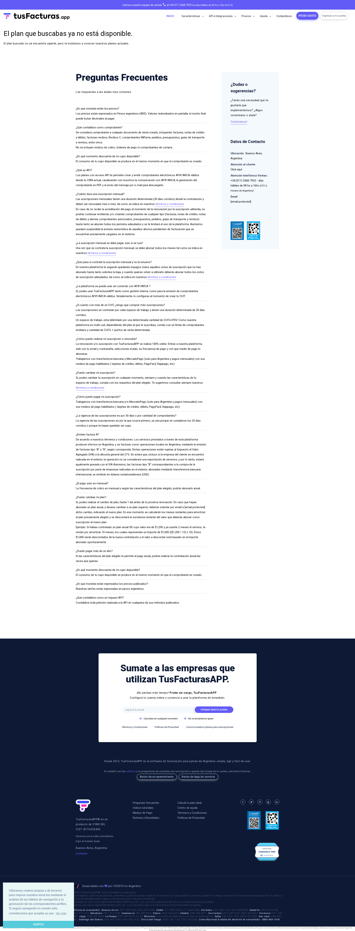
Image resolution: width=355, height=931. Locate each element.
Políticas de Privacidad (167, 727)
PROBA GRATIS (307, 15)
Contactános (284, 16)
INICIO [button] (170, 16)
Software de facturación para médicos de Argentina (332, 928)
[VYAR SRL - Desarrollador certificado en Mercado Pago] (267, 852)
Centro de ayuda (187, 807)
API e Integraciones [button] (221, 16)
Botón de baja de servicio (198, 776)
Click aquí (236, 169)
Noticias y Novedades (146, 817)
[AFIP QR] (253, 230)
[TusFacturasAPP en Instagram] (260, 801)
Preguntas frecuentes (146, 802)
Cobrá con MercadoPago (182, 928)
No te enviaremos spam (201, 718)
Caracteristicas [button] (191, 16)
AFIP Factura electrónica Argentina (108, 928)
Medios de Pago (142, 812)
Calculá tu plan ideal (190, 802)
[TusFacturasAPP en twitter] (251, 801)
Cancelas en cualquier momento (161, 718)
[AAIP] (238, 230)
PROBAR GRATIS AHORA (214, 709)
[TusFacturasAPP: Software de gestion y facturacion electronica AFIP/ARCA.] (36, 16)
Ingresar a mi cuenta (334, 15)
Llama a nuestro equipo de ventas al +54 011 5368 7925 (157, 5)
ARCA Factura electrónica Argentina (79, 928)
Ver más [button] (61, 913)
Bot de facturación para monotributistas (260, 928)
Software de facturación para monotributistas (294, 928)
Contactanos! (239, 121)
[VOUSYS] (76, 886)
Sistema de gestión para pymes (204, 928)
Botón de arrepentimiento (157, 776)
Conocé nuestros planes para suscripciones (209, 727)
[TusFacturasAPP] (83, 805)
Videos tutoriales (143, 807)
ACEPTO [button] (38, 924)
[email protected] (195, 507)
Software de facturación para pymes (230, 928)
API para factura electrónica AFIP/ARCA (156, 928)
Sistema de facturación (131, 928)
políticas (131, 771)
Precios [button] (246, 16)
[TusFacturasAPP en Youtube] (268, 801)
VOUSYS (118, 886)
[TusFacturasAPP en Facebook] (243, 801)
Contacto (81, 853)
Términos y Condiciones (134, 727)
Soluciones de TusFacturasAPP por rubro (190, 930)
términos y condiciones (169, 204)
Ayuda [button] (264, 16)
